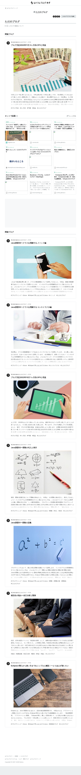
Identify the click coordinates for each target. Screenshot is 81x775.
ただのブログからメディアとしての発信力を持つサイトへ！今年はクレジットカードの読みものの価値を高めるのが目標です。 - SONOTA (40, 127)
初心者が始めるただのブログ (18, 42)
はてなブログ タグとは (11, 759)
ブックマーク (10, 122)
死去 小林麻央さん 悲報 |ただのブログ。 (64, 150)
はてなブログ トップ (12, 8)
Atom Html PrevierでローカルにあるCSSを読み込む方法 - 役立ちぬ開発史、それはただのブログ (16, 177)
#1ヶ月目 (23, 435)
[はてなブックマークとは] (17, 116)
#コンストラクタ (54, 365)
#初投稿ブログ (53, 724)
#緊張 (33, 654)
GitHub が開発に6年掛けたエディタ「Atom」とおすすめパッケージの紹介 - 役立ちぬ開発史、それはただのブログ (64, 127)
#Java (25, 295)
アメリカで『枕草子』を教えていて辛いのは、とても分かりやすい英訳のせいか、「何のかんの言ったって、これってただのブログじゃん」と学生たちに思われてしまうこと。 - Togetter (16, 127)
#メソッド (52, 295)
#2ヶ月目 (23, 108)
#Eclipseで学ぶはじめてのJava (38, 295)
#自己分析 (26, 654)
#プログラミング (16, 295)
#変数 (50, 511)
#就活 (13, 654)
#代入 (55, 511)
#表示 (60, 511)
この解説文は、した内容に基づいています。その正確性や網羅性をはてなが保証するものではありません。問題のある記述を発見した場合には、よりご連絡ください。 (14, 26)
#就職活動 (19, 654)
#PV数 (29, 108)
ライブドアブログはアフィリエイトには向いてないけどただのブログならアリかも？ (40, 151)
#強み (42, 654)
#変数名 (63, 581)
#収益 (34, 108)
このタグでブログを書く (68, 16)
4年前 (29, 42)
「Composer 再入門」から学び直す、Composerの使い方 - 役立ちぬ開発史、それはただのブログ (64, 177)
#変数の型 (57, 581)
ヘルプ (20, 759)
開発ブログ (26, 759)
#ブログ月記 (15, 108)
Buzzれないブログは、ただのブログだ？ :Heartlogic (40, 176)
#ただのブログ (41, 108)
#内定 (38, 654)
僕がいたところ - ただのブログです (16, 150)
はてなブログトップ (35, 759)
